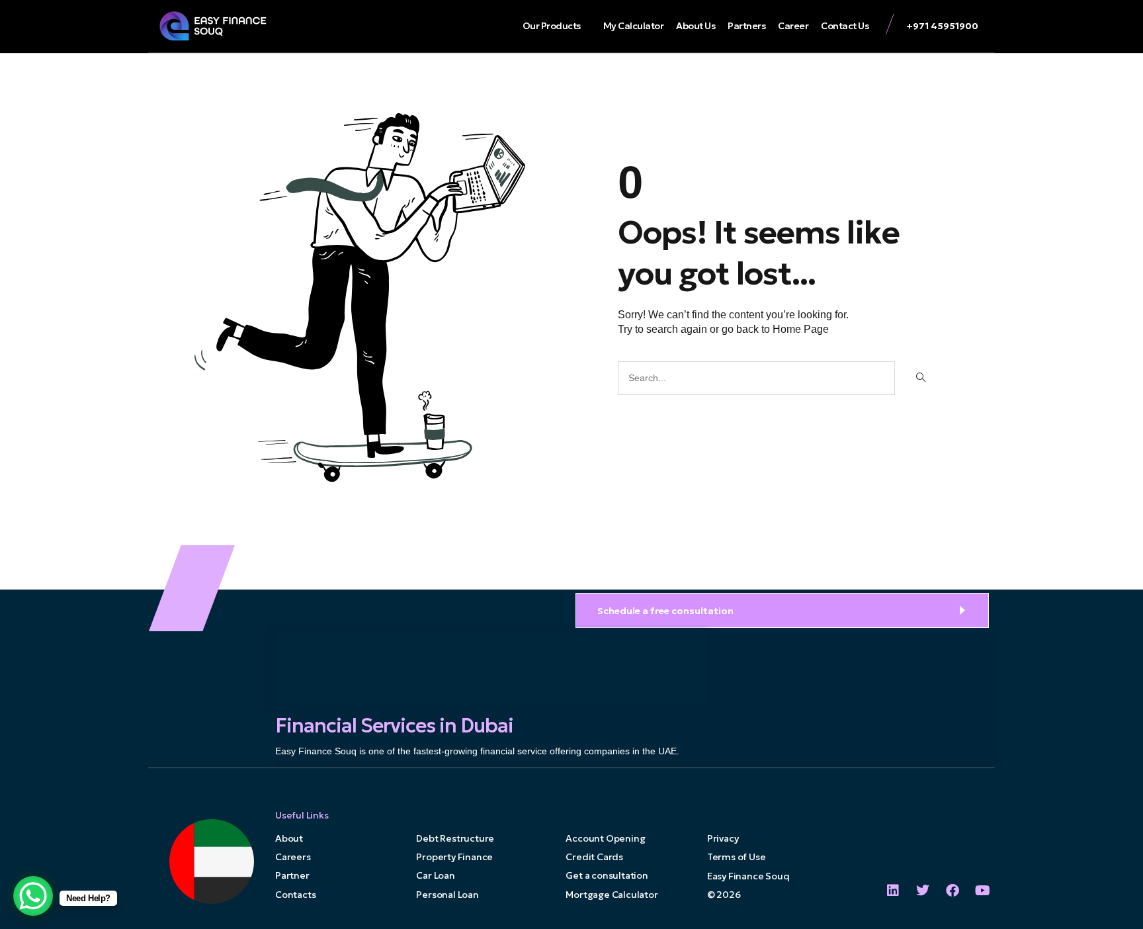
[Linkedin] (893, 890)
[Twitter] (923, 890)
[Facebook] (952, 890)
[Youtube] (982, 890)
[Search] (920, 378)
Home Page (801, 329)
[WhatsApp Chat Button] (33, 896)
